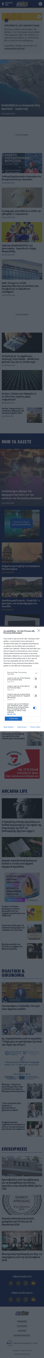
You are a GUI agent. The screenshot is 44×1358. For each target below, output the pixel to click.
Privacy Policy (35, 727)
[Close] (39, 631)
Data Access (22, 727)
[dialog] (22, 679)
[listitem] (22, 673)
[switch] (35, 679)
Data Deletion (9, 727)
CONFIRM (13, 718)
